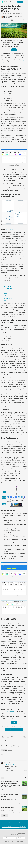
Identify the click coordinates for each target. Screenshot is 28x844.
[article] (14, 786)
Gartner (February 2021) (12, 229)
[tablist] (7, 750)
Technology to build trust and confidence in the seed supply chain (10, 785)
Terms (23, 833)
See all (4, 815)
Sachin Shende (9, 16)
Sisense (6, 284)
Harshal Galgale (18, 16)
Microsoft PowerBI (8, 288)
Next (23, 740)
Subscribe (20, 1)
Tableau (6, 293)
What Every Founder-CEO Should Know (10, 809)
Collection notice (14, 834)
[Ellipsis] (26, 763)
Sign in (25, 1)
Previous (5, 740)
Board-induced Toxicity (8, 807)
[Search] (25, 778)
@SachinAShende (9, 711)
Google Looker (7, 286)
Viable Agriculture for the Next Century (9, 795)
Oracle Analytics (8, 298)
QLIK (5, 300)
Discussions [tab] (11, 778)
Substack (7, 841)
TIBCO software (8, 295)
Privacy (20, 833)
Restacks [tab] (10, 750)
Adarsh (5, 762)
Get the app (20, 837)
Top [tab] (2, 778)
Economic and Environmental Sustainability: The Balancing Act (8, 798)
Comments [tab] (4, 750)
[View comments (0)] (8, 804)
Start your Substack (10, 837)
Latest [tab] (6, 778)
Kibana (5, 291)
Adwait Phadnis (10, 800)
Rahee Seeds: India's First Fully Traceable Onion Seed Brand (9, 782)
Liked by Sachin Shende (10, 764)
